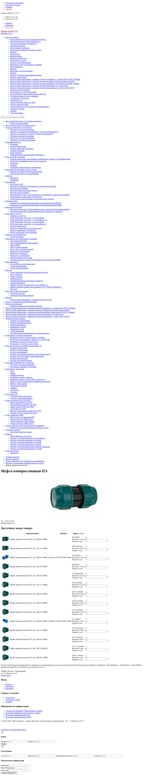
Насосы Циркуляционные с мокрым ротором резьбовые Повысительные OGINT (42, 81)
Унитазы (13, 392)
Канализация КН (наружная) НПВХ (24, 174)
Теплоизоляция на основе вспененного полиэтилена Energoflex (35, 260)
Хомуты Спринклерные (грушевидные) (26, 228)
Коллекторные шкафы (19, 188)
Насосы (13, 73)
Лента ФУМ (15, 245)
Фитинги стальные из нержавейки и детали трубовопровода (34, 132)
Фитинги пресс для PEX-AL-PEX (23, 413)
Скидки (9, 9)
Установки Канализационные (22, 295)
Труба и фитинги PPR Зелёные (22, 421)
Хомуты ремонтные (18, 226)
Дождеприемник (17, 237)
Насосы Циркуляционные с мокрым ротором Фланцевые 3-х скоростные (39, 86)
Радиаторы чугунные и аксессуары (24, 344)
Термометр (14, 180)
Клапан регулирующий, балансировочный (27, 356)
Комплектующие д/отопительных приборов (27, 337)
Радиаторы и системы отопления (23, 92)
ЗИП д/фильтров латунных (21, 436)
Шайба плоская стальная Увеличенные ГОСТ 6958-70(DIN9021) (35, 287)
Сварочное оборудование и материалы (25, 167)
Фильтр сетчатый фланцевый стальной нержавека (30, 447)
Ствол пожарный (17, 331)
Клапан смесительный (19, 358)
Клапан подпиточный (19, 350)
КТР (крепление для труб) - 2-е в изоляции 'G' (28, 224)
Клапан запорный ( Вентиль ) (22, 149)
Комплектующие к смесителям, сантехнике (27, 379)
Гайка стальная (16, 277)
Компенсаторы (16, 56)
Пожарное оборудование (20, 90)
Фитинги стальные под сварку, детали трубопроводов (31, 134)
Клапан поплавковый (18, 352)
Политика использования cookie (18, 717)
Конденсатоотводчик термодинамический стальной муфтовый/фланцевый (40, 209)
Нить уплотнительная (19, 247)
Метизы (13, 69)
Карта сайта (5, 675)
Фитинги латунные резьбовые (22, 130)
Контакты (9, 25)
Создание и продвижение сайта (13, 730)
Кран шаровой (16, 153)
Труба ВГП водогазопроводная (22, 264)
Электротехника (16, 113)
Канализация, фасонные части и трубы (25, 50)
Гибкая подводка (17, 375)
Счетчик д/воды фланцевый (21, 398)
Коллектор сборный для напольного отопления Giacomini (33, 186)
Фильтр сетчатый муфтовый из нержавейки (27, 438)
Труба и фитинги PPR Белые (21, 419)
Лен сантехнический (18, 241)
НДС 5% (9, 27)
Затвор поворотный (18, 146)
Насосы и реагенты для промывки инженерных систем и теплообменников (40, 159)
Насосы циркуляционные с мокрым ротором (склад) (31, 300)
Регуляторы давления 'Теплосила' (23, 367)
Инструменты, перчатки (20, 48)
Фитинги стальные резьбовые (22, 136)
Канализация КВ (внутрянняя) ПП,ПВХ (26, 172)
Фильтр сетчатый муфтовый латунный (25, 440)
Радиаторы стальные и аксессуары (24, 342)
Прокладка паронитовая (19, 251)
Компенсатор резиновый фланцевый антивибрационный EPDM (35, 205)
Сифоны (13, 388)
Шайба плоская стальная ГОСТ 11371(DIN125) (28, 285)
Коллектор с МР (16, 184)
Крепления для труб (18, 60)
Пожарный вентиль (18, 325)
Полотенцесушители (18, 386)
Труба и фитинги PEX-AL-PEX (22, 102)
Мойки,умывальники (18, 384)
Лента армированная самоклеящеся (24, 243)
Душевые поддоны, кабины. (21, 377)
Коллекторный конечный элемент (23, 191)
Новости (9, 23)
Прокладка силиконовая (19, 256)
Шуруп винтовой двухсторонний (23, 232)
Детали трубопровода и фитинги (23, 44)
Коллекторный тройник (19, 193)
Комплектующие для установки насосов (26, 306)
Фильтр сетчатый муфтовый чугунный (25, 442)
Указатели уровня (17, 109)
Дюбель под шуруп (17, 216)
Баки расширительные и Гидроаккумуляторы (28, 39)
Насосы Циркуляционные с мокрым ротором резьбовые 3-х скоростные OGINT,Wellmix (45, 79)
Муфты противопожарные (20, 323)
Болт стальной (16, 274)
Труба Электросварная (19, 268)
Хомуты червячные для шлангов (23, 230)
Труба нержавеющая (18, 266)
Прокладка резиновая (18, 253)
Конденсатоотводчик (18, 58)
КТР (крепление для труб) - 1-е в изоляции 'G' (28, 220)
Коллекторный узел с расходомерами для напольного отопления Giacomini (40, 195)
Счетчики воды (16, 100)
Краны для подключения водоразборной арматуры (30, 382)
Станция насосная (17, 293)
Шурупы (13, 289)
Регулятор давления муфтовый (22, 365)
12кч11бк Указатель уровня (21, 432)
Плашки (13, 165)
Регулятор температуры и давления (24, 96)
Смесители (14, 390)
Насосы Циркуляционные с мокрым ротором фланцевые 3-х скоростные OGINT (42, 88)
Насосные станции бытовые (21, 71)
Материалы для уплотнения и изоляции (26, 65)
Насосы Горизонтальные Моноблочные (26, 75)
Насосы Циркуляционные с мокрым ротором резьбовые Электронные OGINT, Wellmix (44, 84)
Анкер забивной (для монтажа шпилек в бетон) (29, 272)
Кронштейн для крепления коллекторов (26, 197)
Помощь (9, 7)
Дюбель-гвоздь (16, 279)
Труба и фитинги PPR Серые (21, 424)
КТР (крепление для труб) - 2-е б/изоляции (27, 222)
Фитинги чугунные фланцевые (22, 140)
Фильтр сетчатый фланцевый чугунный (26, 449)
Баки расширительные (19, 123)
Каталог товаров (12, 37)
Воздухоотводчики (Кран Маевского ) (25, 42)
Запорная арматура (17, 46)
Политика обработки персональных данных (23, 713)
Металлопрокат (16, 67)
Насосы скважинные (18, 77)
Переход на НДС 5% (9, 31)
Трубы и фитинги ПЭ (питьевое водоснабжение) (29, 107)
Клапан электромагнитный (21, 361)
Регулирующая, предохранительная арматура (28, 94)
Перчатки (14, 163)
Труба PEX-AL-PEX (18, 409)
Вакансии (9, 689)
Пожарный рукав (17, 329)
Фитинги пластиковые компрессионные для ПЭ (29, 428)
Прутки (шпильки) (17, 283)
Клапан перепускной (18, 348)
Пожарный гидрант (18, 327)
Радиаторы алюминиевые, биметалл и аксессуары (30, 340)
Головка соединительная (20, 321)
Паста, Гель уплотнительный (21, 249)
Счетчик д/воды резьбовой (20, 396)
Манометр (14, 178)
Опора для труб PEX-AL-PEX (22, 407)
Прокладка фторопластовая (21, 258)
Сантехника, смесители (19, 98)
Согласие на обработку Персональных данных (24, 711)
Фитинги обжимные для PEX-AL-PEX (25, 411)
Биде (12, 371)
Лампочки (14, 453)
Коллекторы (15, 54)
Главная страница (13, 457)
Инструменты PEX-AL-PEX (21, 403)
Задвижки (14, 144)
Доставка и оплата (13, 5)
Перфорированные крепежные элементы (26, 281)
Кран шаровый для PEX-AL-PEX (23, 405)
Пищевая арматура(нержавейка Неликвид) (27, 155)
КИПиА (13, 52)
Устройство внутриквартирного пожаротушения (29, 333)
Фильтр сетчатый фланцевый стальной (25, 445)
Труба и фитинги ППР (19, 105)
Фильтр (13, 111)
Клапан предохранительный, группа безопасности (30, 354)
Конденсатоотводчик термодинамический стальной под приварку (36, 211)
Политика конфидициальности (18, 715)
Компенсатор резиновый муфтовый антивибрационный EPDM (35, 203)
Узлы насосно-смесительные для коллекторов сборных (32, 199)
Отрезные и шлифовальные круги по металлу (28, 161)
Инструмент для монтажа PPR (22, 417)
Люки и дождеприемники (20, 63)
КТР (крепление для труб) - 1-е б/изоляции (27, 218)
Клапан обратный (17, 151)
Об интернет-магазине (15, 3)
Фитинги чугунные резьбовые (22, 138)
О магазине (10, 698)
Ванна (12, 373)
